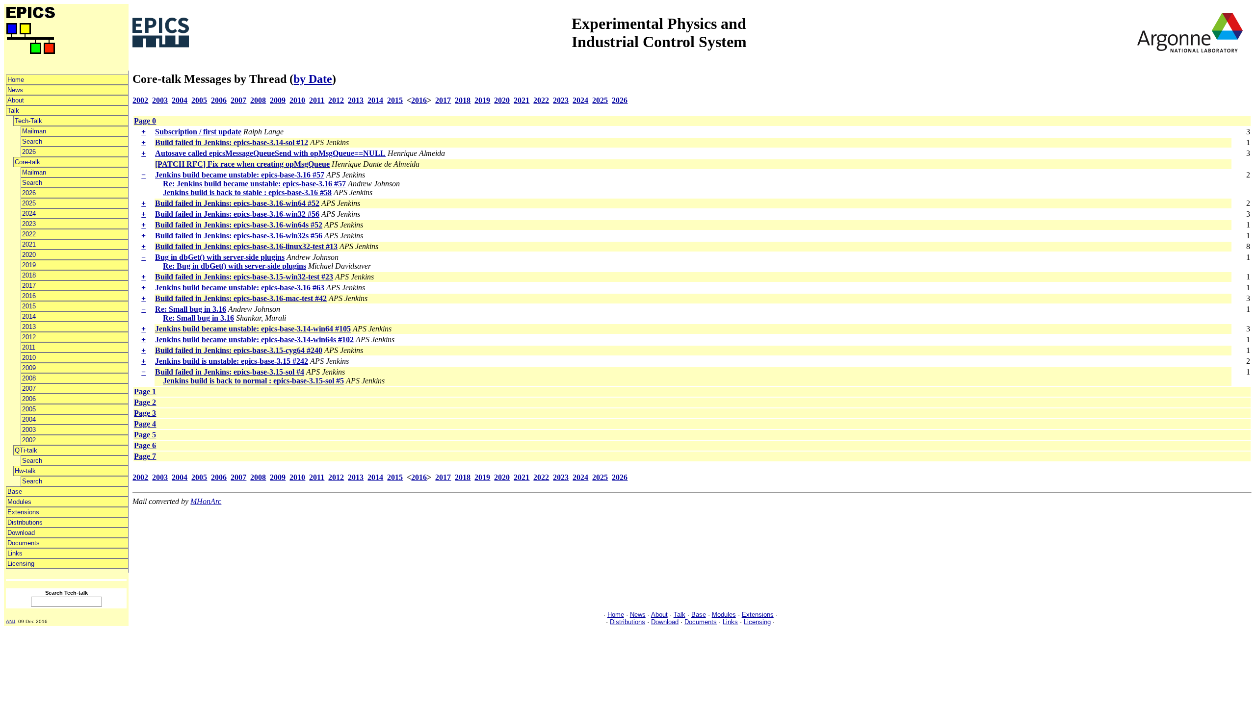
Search (32, 141)
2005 (29, 409)
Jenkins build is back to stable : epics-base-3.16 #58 (247, 192)
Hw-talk (25, 471)
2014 (29, 316)
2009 (29, 368)
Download (21, 532)
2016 (29, 296)
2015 (29, 306)
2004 (29, 419)
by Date (312, 79)
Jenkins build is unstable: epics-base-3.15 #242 (231, 361)
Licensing (20, 563)
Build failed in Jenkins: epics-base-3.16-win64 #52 (237, 203)
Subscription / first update (198, 131)
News (15, 90)
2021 (29, 244)
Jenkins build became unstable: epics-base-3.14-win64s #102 (254, 339)
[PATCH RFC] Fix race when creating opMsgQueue (242, 164)
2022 (29, 234)
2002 (29, 440)
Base (14, 491)
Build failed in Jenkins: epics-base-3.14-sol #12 (231, 142)
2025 (29, 203)
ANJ (10, 621)
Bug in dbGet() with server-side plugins (220, 257)
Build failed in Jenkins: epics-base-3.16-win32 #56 (237, 214)
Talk (13, 110)
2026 (29, 151)
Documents (23, 543)
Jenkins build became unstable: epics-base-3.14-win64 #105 (253, 329)
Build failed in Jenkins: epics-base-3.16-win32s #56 (238, 235)
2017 (29, 285)
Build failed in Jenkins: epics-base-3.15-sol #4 (229, 372)
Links (15, 553)
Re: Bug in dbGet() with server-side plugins (234, 266)
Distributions (25, 522)
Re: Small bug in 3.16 (190, 309)
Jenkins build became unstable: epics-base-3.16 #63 (239, 287)
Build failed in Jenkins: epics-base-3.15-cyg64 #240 (238, 350)
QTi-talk (26, 450)
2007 (29, 388)
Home (15, 79)
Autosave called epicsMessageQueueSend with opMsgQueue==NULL (270, 153)
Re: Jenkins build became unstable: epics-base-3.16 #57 (254, 183)
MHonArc (205, 501)
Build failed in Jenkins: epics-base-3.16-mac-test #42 (241, 298)
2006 (29, 399)
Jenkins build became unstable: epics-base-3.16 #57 (239, 175)
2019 (29, 265)
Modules (19, 501)
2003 (29, 429)
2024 (29, 213)
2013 (29, 326)
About (15, 100)
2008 (29, 378)
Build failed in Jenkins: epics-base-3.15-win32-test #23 (244, 277)
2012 (29, 337)
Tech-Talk (28, 121)
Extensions (23, 512)
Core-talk (27, 162)
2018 (29, 275)
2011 (28, 347)
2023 (29, 223)
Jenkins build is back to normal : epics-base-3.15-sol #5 (253, 381)
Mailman (34, 131)
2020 (29, 254)
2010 (29, 357)
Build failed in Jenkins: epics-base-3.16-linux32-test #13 (246, 246)
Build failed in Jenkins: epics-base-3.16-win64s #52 (238, 225)
